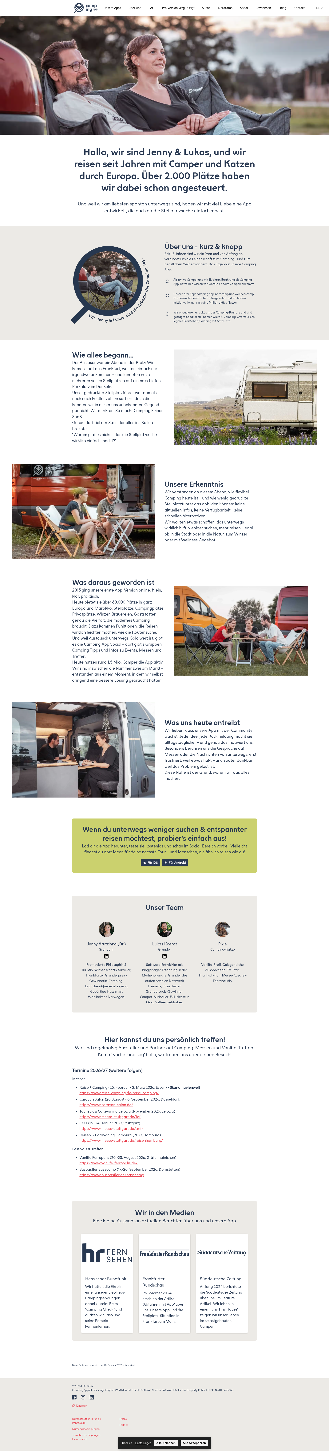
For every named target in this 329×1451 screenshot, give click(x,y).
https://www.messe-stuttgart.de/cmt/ (111, 1128)
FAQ (151, 8)
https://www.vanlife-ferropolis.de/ (108, 1163)
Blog (283, 8)
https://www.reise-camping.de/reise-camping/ (119, 1093)
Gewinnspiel (264, 8)
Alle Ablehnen (166, 1443)
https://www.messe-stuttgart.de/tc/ (110, 1117)
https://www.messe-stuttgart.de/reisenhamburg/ (121, 1140)
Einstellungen (143, 1443)
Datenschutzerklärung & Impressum (86, 1421)
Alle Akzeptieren (194, 1443)
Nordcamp (225, 8)
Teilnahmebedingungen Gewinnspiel (86, 1437)
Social (244, 8)
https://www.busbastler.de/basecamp (111, 1175)
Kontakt (299, 8)
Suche (206, 8)
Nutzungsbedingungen (86, 1429)
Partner (123, 1425)
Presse (123, 1419)
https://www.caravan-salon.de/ (106, 1105)
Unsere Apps (112, 8)
